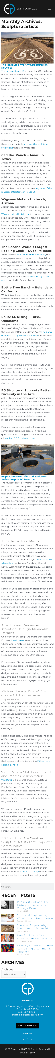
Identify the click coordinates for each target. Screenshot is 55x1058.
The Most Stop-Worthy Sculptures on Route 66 (24, 66)
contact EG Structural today (20, 438)
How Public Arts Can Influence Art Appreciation (34, 937)
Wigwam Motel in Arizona (15, 214)
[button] (49, 8)
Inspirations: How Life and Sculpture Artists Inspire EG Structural (23, 478)
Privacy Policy (27, 1052)
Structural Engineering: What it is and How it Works (35, 917)
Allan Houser (17, 640)
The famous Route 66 (12, 71)
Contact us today (29, 871)
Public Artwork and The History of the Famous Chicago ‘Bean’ (33, 905)
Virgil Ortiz (6, 780)
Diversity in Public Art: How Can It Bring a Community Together (35, 948)
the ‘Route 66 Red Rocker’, (31, 254)
